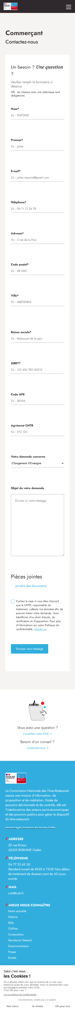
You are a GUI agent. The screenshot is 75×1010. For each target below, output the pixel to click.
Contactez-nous (36, 748)
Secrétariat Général (20, 940)
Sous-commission (18, 946)
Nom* (15, 109)
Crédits (51, 827)
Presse (12, 952)
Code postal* (20, 264)
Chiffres (13, 928)
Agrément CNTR (22, 425)
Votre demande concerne (28, 457)
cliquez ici (40, 629)
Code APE (18, 394)
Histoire (12, 917)
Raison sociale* (21, 332)
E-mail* (16, 171)
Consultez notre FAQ (36, 734)
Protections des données (35, 827)
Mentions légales (13, 827)
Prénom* (17, 140)
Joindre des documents (30, 586)
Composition (16, 934)
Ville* (15, 295)
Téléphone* (18, 202)
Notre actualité (17, 911)
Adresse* (17, 233)
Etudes (12, 958)
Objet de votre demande (27, 488)
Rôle (11, 923)
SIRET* (16, 363)
